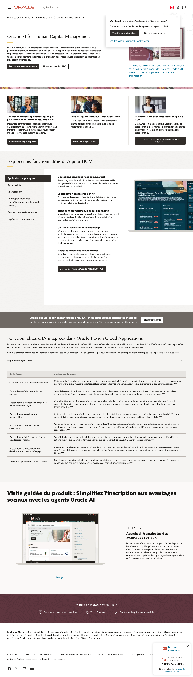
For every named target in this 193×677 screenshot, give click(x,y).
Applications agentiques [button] (19, 360)
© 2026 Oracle (13, 654)
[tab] (28, 178)
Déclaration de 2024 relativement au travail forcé (76, 654)
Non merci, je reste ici (154, 32)
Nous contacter (59, 659)
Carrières (151, 654)
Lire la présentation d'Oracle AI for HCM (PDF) (82, 268)
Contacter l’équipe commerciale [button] (137, 612)
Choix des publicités (137, 654)
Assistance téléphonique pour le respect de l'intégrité (28, 659)
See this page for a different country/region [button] (129, 40)
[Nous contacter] (184, 7)
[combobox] (96, 7)
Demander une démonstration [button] (23, 66)
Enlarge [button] (60, 577)
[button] (9, 7)
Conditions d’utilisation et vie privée (39, 654)
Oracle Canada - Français (18, 17)
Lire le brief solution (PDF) (54, 66)
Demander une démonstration (60, 612)
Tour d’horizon (98, 612)
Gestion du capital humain (69, 17)
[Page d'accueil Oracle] (24, 7)
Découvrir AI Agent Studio (85, 141)
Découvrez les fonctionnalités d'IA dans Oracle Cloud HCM (160, 140)
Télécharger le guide (152, 320)
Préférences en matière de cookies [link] (112, 654)
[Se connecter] (178, 7)
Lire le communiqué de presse (22, 141)
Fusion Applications (43, 17)
